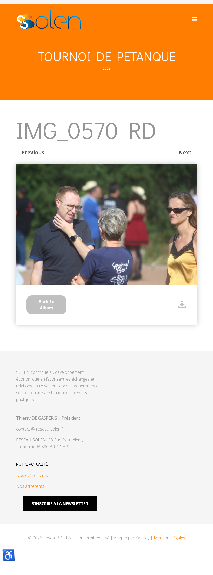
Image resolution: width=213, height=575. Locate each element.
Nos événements (32, 475)
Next (185, 152)
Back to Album (46, 305)
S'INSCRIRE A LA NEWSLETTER (60, 504)
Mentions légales (169, 538)
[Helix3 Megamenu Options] (194, 19)
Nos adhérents (30, 486)
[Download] (182, 304)
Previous (32, 152)
